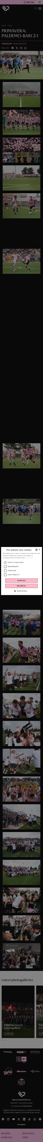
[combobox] (36, 550)
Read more (29, 558)
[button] (21, 591)
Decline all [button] (21, 586)
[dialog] (21, 571)
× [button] (39, 549)
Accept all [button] (21, 580)
